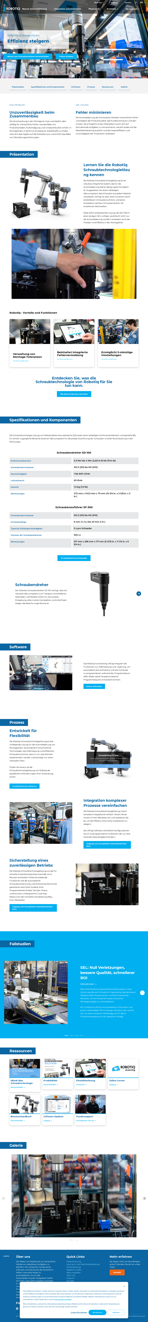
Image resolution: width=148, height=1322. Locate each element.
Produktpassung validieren (24, 786)
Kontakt (117, 1272)
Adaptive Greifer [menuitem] (74, 1270)
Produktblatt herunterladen (74, 558)
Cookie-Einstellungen (79, 1312)
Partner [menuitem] (128, 2)
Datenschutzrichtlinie (63, 1299)
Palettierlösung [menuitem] (73, 1261)
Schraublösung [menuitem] (73, 1267)
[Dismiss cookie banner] (124, 1286)
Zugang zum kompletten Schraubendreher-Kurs (106, 845)
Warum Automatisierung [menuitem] (34, 9)
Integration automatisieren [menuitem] (67, 9)
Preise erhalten (66, 56)
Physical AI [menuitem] (94, 9)
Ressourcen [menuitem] (131, 9)
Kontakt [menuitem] (70, 1281)
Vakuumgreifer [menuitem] (73, 1273)
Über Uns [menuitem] (70, 1275)
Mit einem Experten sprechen (74, 394)
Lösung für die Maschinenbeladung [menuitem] (83, 1264)
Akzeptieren (97, 1312)
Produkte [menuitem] (111, 9)
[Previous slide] (3, 1198)
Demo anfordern (94, 686)
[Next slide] (144, 1198)
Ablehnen (116, 1312)
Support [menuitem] (114, 2)
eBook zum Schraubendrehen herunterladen (28, 56)
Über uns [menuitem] (98, 2)
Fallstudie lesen (87, 984)
